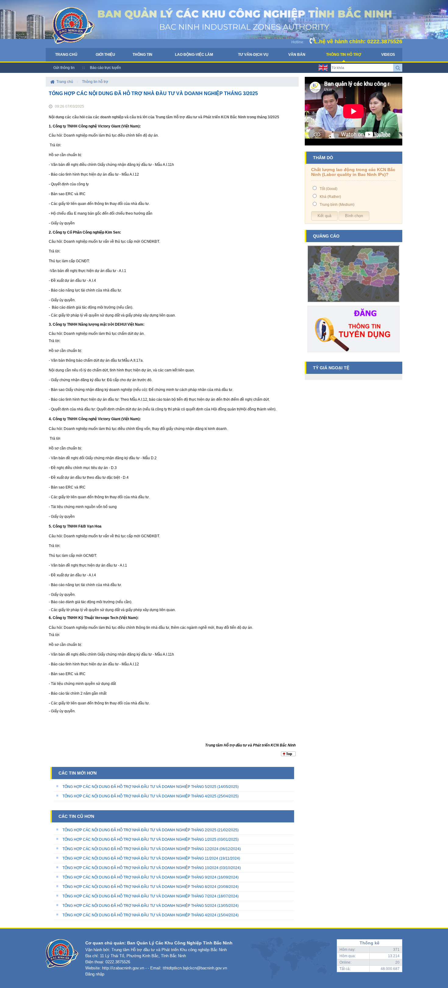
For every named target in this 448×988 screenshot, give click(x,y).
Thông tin (142, 54)
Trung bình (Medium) (337, 204)
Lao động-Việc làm (194, 54)
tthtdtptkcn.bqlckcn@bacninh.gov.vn (195, 968)
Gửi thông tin (64, 68)
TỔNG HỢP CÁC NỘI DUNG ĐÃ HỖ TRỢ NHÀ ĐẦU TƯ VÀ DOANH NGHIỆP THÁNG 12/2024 (140, 849)
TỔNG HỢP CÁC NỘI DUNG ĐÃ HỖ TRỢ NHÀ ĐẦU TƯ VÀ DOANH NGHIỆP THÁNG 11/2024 (140, 858)
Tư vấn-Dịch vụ (253, 54)
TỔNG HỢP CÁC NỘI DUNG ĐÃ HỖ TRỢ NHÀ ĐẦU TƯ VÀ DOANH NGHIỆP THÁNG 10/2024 (140, 868)
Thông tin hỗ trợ (343, 54)
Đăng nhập (94, 974)
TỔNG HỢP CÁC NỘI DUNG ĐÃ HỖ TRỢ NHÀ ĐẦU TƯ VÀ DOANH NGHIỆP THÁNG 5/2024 (139, 906)
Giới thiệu (105, 54)
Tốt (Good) (328, 189)
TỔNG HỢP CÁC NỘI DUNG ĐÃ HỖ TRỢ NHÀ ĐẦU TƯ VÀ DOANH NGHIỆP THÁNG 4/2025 (139, 796)
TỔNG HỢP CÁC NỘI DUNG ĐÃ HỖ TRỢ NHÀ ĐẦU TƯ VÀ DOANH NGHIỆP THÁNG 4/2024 (139, 915)
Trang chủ (66, 54)
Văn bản (296, 54)
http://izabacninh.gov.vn (123, 968)
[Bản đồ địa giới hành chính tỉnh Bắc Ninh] (354, 304)
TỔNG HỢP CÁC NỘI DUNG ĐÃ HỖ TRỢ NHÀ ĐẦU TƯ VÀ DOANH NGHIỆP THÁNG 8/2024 (139, 887)
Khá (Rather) (330, 197)
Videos (388, 54)
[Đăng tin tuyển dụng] (354, 354)
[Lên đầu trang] (288, 755)
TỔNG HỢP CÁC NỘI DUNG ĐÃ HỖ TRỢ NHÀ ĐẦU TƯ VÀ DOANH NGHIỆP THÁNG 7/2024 (139, 896)
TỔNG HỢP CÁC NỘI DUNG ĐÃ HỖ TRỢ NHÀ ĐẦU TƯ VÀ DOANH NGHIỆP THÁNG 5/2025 (139, 787)
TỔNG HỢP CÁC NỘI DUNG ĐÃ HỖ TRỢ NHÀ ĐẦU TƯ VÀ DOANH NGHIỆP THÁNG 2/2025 (139, 830)
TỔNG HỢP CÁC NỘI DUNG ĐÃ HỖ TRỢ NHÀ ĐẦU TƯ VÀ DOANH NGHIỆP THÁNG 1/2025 (139, 839)
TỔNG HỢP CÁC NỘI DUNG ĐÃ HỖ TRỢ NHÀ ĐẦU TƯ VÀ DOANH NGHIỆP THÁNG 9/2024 (139, 877)
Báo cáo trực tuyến (105, 68)
